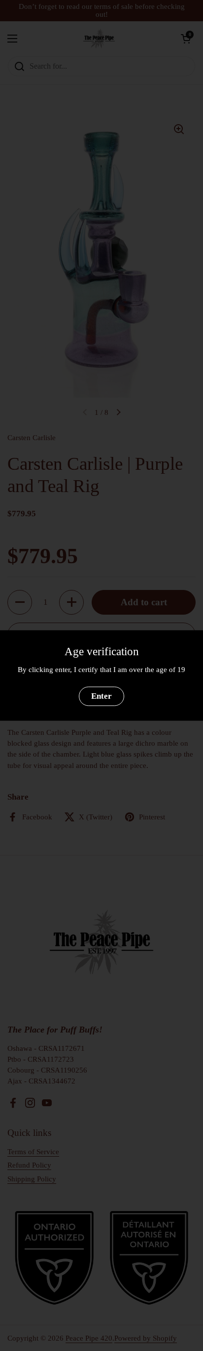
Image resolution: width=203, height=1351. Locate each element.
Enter (101, 696)
